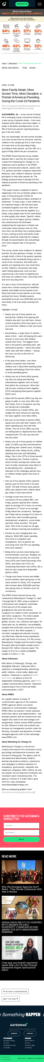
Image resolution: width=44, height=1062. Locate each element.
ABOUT (24, 1058)
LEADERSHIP (39, 1058)
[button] (39, 4)
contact (30, 1033)
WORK (20, 1058)
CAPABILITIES (31, 1058)
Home (4, 63)
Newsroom (13, 63)
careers (14, 1033)
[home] (4, 4)
